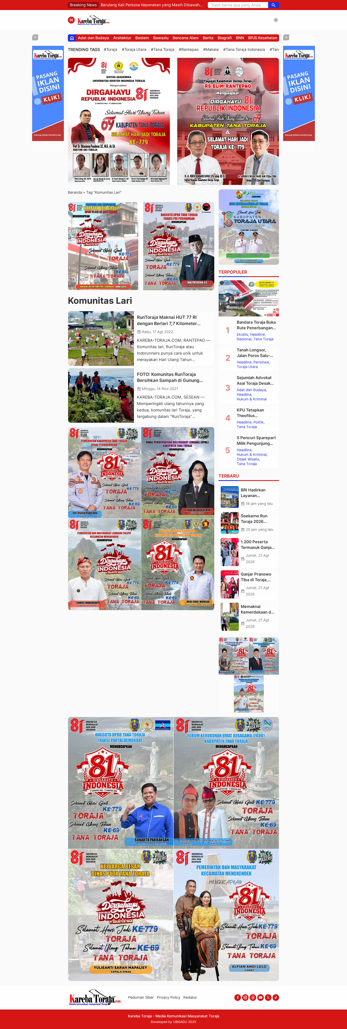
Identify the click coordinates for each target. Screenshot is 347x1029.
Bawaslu (160, 38)
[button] (273, 5)
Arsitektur (122, 38)
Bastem (142, 38)
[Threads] (253, 997)
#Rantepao (189, 49)
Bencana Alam (186, 38)
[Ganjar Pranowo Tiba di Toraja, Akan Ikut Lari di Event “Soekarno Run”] (230, 584)
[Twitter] (268, 997)
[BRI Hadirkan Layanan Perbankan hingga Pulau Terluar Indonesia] (230, 497)
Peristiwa (261, 362)
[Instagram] (245, 997)
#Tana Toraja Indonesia (244, 49)
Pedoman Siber (141, 997)
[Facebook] (237, 997)
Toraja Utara (247, 367)
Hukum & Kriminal (252, 399)
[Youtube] (260, 997)
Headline (257, 334)
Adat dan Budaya (93, 38)
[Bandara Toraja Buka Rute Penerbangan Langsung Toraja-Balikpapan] (249, 298)
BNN (240, 38)
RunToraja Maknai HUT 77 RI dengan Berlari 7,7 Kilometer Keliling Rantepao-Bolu (167, 323)
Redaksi (190, 997)
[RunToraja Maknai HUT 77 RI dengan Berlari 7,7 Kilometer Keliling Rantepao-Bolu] (101, 338)
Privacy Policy (168, 997)
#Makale (211, 49)
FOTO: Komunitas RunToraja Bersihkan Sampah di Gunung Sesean (168, 380)
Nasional (244, 339)
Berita (208, 38)
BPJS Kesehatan (262, 38)
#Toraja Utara (134, 49)
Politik (258, 422)
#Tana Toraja (162, 49)
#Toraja (110, 49)
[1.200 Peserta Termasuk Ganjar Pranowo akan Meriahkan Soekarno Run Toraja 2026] (230, 552)
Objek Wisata (248, 459)
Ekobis (242, 334)
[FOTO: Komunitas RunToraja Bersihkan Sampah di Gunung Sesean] (101, 395)
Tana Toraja (263, 339)
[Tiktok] (275, 997)
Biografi (225, 38)
